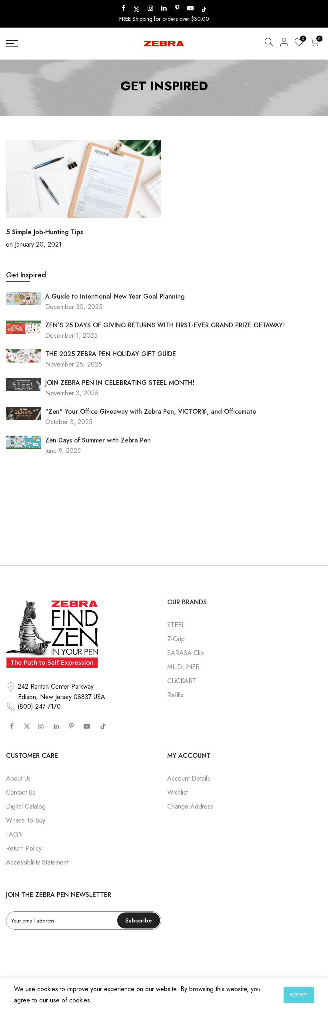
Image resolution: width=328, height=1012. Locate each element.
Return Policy (24, 848)
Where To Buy (25, 820)
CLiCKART (181, 680)
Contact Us (20, 792)
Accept (298, 994)
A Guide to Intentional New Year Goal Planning (115, 296)
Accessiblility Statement (37, 862)
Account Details (188, 778)
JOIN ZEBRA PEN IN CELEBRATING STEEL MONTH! (119, 382)
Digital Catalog (26, 806)
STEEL (176, 625)
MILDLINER (183, 666)
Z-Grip (176, 638)
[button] (268, 44)
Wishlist (177, 792)
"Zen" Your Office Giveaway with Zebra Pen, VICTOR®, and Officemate (150, 411)
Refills (175, 694)
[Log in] (284, 44)
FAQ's (14, 834)
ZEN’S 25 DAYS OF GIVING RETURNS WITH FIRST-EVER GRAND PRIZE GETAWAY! (165, 325)
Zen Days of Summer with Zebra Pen (98, 440)
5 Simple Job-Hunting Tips (44, 232)
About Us (18, 778)
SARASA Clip (185, 652)
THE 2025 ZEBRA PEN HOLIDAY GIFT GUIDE (110, 354)
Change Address (190, 806)
